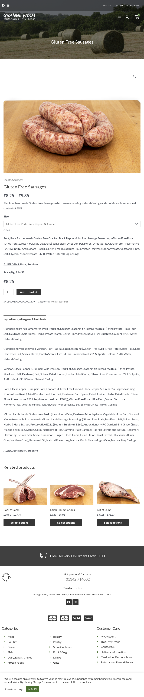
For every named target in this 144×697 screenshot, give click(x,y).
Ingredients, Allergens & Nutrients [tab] (25, 319)
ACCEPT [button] (32, 689)
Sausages (17, 179)
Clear (7, 230)
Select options (19, 522)
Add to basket (28, 292)
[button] (119, 17)
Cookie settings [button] (14, 689)
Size (6, 216)
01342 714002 (78, 579)
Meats (7, 179)
